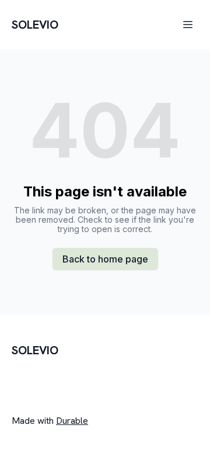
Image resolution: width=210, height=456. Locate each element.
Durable (72, 420)
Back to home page (105, 259)
